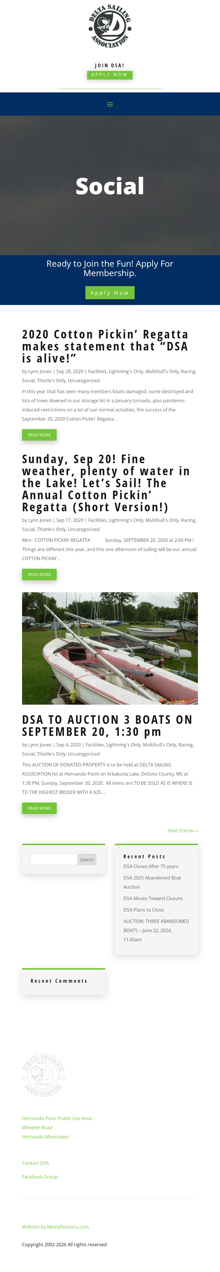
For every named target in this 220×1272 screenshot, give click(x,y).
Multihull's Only (162, 371)
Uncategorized (84, 380)
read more (39, 434)
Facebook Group (40, 1177)
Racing (188, 371)
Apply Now (109, 74)
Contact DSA (35, 1163)
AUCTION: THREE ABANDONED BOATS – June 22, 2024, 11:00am (156, 930)
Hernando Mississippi (45, 1137)
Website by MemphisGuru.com (55, 1227)
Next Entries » (183, 830)
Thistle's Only (51, 380)
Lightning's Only (126, 371)
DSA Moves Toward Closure (153, 898)
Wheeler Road (37, 1127)
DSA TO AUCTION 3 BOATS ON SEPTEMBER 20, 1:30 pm (107, 725)
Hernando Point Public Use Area (57, 1118)
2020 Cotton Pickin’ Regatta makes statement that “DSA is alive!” (105, 346)
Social (28, 380)
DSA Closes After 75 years (150, 866)
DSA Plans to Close (143, 910)
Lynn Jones (40, 371)
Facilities (97, 371)
